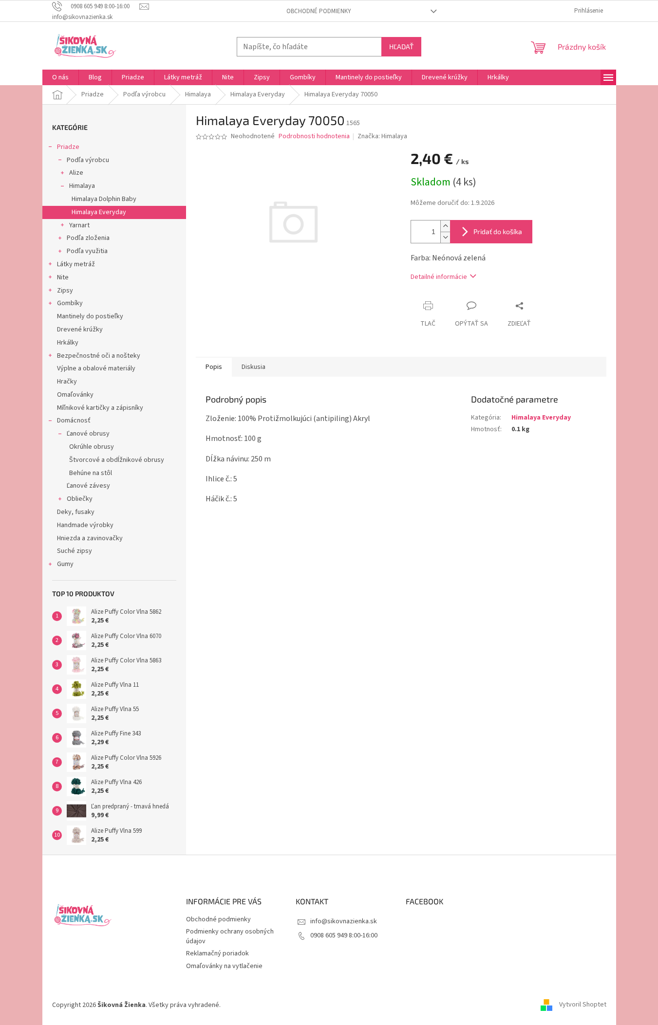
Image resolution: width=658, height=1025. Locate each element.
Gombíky (70, 303)
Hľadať (401, 46)
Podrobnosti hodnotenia (314, 136)
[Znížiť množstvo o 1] (445, 237)
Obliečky (80, 499)
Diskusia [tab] (253, 367)
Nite (63, 277)
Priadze (68, 147)
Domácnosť (74, 420)
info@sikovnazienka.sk (343, 921)
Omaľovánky (75, 395)
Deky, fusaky (75, 512)
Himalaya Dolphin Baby (104, 199)
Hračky (67, 381)
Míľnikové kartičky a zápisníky (100, 408)
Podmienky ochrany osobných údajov (230, 936)
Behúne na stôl (90, 473)
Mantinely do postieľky (90, 316)
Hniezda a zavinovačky (90, 538)
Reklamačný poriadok (217, 953)
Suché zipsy (74, 551)
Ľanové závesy (88, 486)
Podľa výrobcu (88, 160)
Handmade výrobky (85, 525)
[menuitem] (60, 77)
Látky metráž (76, 264)
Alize (76, 173)
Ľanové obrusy (88, 434)
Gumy (65, 564)
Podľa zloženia (88, 238)
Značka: (382, 136)
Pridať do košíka (497, 231)
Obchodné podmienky (318, 11)
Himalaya (82, 186)
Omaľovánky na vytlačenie (224, 966)
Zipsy (65, 290)
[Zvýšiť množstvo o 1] (445, 226)
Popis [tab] (214, 367)
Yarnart (79, 225)
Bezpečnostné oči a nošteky (98, 356)
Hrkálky (67, 343)
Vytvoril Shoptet (582, 1005)
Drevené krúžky (80, 329)
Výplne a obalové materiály (96, 368)
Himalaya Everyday (99, 212)
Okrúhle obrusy (91, 447)
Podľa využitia (87, 251)
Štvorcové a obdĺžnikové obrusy (116, 460)
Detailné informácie (439, 277)
